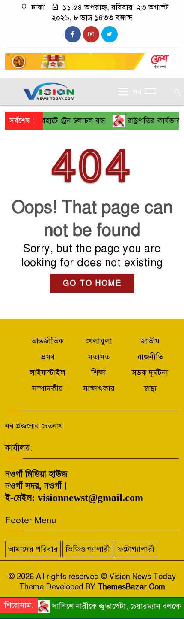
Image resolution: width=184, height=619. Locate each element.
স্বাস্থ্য (150, 388)
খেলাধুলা (99, 341)
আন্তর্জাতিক (47, 341)
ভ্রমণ (48, 356)
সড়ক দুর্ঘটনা (150, 372)
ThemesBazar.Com (131, 587)
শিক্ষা (98, 372)
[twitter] (109, 34)
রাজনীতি (150, 356)
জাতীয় (150, 341)
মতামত (99, 356)
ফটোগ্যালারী (136, 549)
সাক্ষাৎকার (99, 388)
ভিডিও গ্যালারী (87, 549)
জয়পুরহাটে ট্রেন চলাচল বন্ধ (60, 120)
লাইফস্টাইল (47, 372)
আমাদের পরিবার (33, 549)
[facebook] (73, 34)
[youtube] (91, 34)
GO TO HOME (92, 283)
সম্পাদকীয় (47, 388)
